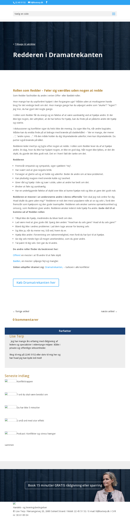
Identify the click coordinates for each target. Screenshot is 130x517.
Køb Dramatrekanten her (35, 282)
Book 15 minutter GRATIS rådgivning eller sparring (65, 485)
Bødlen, (17, 261)
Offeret (17, 255)
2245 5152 (30, 354)
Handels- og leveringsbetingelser (30, 507)
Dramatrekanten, (54, 267)
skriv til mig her (49, 354)
